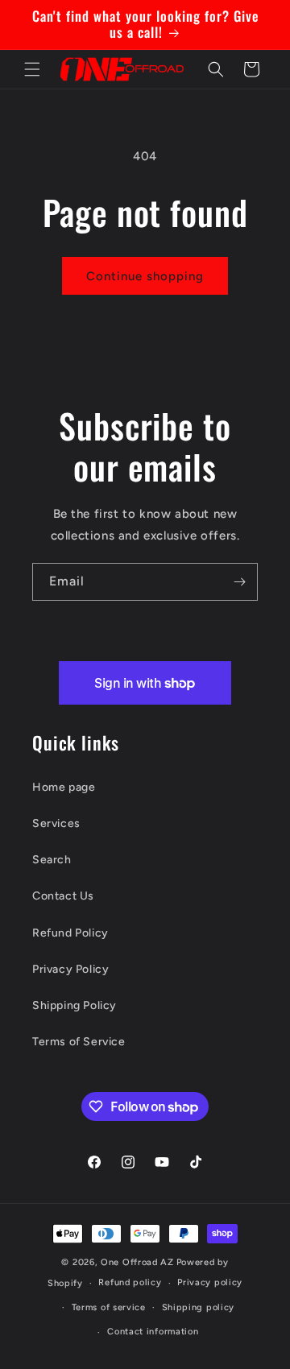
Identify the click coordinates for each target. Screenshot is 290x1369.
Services (56, 823)
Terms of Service (79, 1041)
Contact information (152, 1331)
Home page (63, 787)
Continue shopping (145, 276)
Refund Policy (70, 933)
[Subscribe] (239, 582)
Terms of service (109, 1307)
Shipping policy (198, 1307)
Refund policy (129, 1282)
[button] (32, 69)
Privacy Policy (70, 969)
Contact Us (63, 896)
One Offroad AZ (137, 1262)
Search (52, 859)
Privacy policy (209, 1282)
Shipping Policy (74, 1005)
